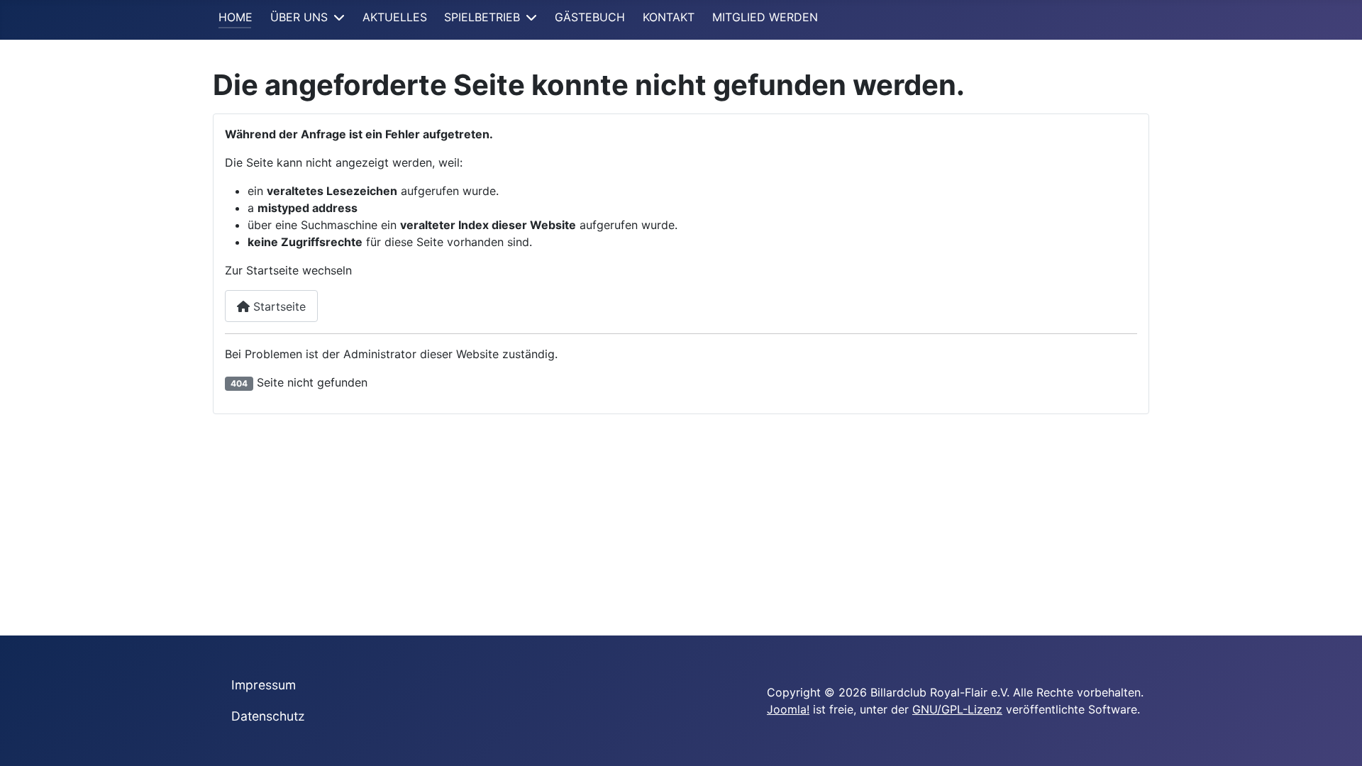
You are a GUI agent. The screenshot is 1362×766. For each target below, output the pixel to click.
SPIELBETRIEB (482, 17)
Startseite (278, 306)
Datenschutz (268, 716)
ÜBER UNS (299, 17)
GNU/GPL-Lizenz (957, 709)
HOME (235, 17)
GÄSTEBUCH (590, 17)
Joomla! (788, 709)
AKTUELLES (394, 17)
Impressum (263, 684)
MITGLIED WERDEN (765, 17)
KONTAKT (668, 17)
